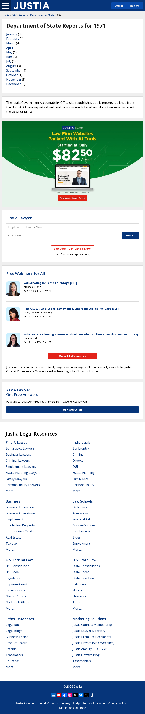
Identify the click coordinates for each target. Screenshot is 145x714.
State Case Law (83, 578)
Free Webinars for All (25, 273)
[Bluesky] (81, 695)
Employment (14, 519)
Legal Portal (46, 703)
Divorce (77, 460)
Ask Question (72, 409)
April (9, 48)
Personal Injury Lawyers (23, 485)
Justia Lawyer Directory (88, 631)
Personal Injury (83, 485)
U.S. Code (12, 572)
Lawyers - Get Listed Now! (72, 248)
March (10, 43)
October (12, 75)
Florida (77, 590)
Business (13, 501)
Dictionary (79, 507)
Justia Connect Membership (92, 625)
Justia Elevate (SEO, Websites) (93, 643)
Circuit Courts (15, 590)
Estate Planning (83, 473)
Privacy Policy (117, 703)
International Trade (20, 531)
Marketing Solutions (89, 619)
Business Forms (17, 637)
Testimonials (81, 661)
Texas (76, 602)
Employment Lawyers (21, 467)
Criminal (78, 454)
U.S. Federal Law (19, 560)
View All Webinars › (72, 356)
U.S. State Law (84, 560)
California (79, 584)
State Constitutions (86, 566)
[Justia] (31, 5)
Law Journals (81, 531)
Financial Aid (81, 519)
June (9, 57)
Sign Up (134, 5)
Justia (5, 15)
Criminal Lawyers (18, 460)
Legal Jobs (13, 625)
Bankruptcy (80, 448)
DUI (75, 467)
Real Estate (13, 537)
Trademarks (14, 655)
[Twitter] (86, 695)
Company (63, 703)
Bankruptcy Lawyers (20, 448)
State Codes (80, 572)
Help (76, 703)
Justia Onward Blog (86, 655)
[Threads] (75, 695)
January (11, 34)
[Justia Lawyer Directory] (91, 695)
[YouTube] (59, 695)
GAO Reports (20, 15)
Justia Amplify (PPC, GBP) (90, 649)
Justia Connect (25, 703)
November (13, 79)
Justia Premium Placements (91, 637)
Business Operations (20, 513)
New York (79, 596)
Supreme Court (16, 584)
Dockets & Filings (18, 602)
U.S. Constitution (17, 566)
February (12, 39)
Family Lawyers (16, 479)
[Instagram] (70, 695)
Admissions (80, 513)
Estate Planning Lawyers (23, 473)
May (9, 52)
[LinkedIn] (53, 695)
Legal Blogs (14, 631)
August (11, 66)
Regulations (14, 578)
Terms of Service (94, 703)
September (14, 70)
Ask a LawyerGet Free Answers (22, 392)
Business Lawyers (18, 454)
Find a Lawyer (19, 218)
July (8, 61)
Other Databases (20, 619)
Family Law (80, 479)
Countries (13, 661)
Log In (119, 5)
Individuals (81, 442)
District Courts (16, 596)
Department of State (42, 15)
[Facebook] (64, 695)
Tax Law (11, 543)
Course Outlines (83, 525)
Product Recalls (16, 643)
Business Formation (20, 507)
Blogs (76, 537)
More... (10, 491)
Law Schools (82, 501)
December (13, 84)
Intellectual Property (20, 525)
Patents (11, 649)
